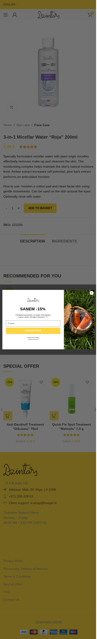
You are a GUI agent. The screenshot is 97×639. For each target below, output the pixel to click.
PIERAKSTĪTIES (33, 331)
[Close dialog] (92, 293)
